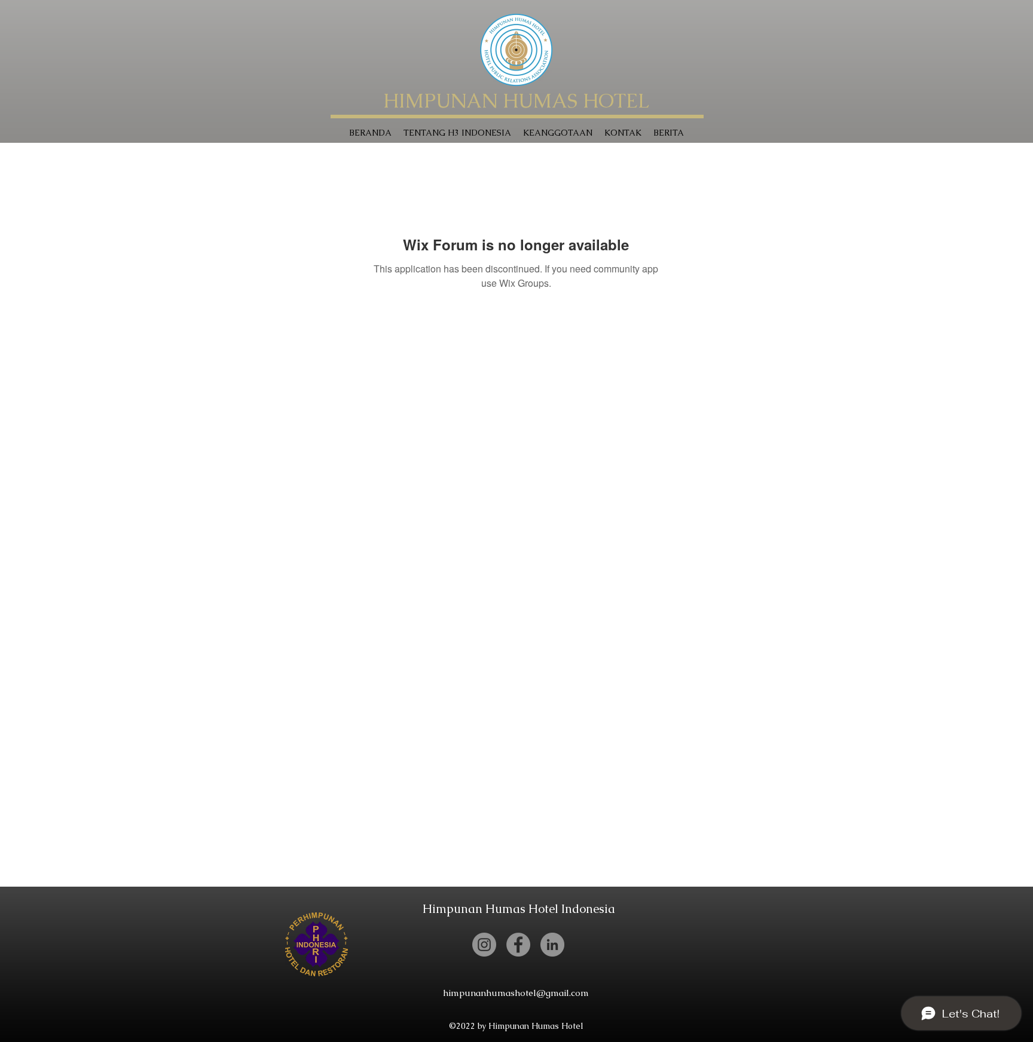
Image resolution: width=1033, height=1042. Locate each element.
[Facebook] (518, 945)
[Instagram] (484, 945)
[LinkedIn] (552, 945)
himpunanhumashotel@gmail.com (516, 992)
